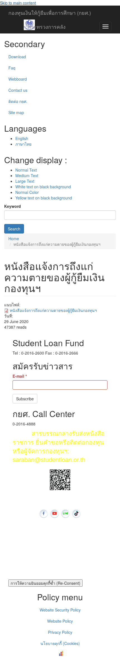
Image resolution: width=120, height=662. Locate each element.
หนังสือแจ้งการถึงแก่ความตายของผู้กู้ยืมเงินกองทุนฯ (53, 310)
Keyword (12, 206)
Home (13, 238)
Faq (11, 68)
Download (17, 56)
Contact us (17, 90)
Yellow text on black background (43, 198)
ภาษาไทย (23, 144)
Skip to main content (18, 3)
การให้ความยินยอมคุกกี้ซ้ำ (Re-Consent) (45, 583)
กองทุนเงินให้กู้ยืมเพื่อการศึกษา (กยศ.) (49, 12)
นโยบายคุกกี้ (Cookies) (60, 643)
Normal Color (27, 192)
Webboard (17, 79)
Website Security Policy (60, 610)
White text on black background (43, 186)
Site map (16, 112)
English (21, 138)
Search (14, 229)
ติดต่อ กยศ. (17, 101)
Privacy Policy (60, 632)
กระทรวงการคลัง (47, 26)
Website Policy (60, 621)
